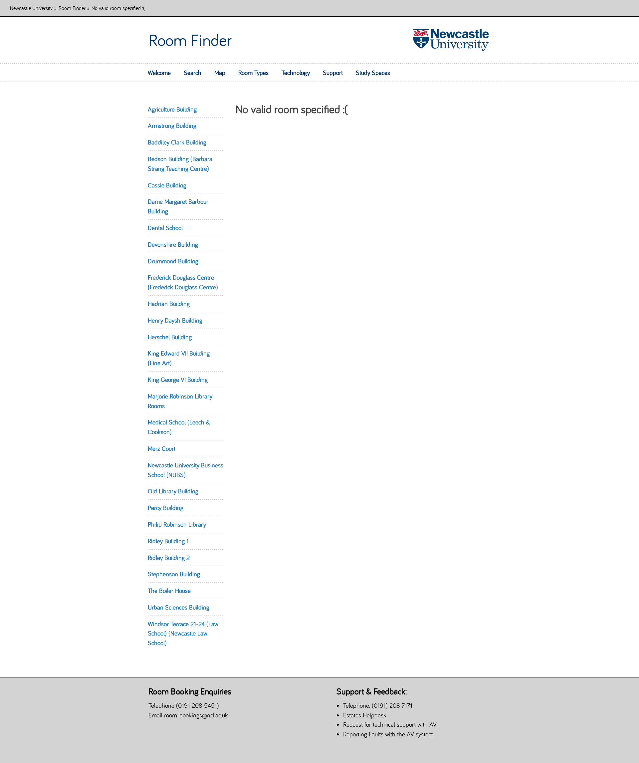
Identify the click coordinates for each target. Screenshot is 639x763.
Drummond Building (173, 261)
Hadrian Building (169, 304)
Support (333, 73)
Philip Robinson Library (177, 524)
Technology (296, 73)
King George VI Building (178, 379)
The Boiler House (169, 591)
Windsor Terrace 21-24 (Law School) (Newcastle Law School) (183, 633)
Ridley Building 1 (168, 541)
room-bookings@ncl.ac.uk (196, 715)
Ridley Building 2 (169, 558)
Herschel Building (170, 337)
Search (192, 73)
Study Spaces (373, 73)
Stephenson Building (174, 574)
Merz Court (161, 448)
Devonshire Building (173, 244)
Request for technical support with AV (390, 724)
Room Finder (72, 7)
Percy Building (165, 508)
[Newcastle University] (448, 40)
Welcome (159, 73)
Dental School (165, 228)
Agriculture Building (172, 109)
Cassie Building (167, 185)
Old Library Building (173, 491)
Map (219, 73)
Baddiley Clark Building (177, 142)
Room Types (253, 73)
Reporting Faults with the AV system (388, 734)
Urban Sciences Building (178, 607)
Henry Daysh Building (175, 320)
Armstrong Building (172, 125)
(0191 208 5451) (197, 705)
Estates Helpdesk (364, 715)
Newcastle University (31, 7)
